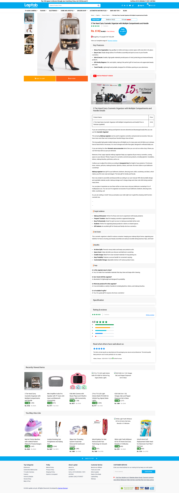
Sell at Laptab (95, 472)
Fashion (43, 10)
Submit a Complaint (51, 474)
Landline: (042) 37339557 (76, 476)
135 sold (124, 19)
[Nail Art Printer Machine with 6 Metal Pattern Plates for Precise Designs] (33, 436)
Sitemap (93, 479)
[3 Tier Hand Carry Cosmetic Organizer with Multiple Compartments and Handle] (33, 390)
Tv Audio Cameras (29, 472)
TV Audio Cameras (31, 10)
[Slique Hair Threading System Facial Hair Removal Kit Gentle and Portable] (78, 436)
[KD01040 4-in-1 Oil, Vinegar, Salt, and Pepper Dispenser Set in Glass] (123, 390)
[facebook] (122, 5)
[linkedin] (124, 5)
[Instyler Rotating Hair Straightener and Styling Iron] (56, 436)
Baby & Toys (27, 481)
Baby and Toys (115, 10)
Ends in (108, 19)
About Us (71, 467)
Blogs (125, 10)
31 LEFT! (123, 31)
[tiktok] (132, 5)
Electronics (53, 10)
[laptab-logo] (31, 5)
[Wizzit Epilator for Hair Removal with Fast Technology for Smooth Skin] (101, 436)
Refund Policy (50, 467)
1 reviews (105, 26)
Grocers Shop (81, 10)
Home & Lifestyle (28, 476)
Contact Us (72, 469)
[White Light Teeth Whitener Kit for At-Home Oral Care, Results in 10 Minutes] (123, 436)
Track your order (95, 469)
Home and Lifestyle (67, 10)
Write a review (150, 315)
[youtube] (130, 5)
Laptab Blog (94, 476)
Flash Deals (96, 19)
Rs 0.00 (152, 5)
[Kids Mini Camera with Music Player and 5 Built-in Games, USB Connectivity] (78, 390)
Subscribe (148, 471)
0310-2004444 (140, 1)
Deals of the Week (96, 474)
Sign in (141, 5)
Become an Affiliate (96, 467)
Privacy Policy (50, 469)
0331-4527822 (150, 1)
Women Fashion (112, 40)
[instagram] (127, 5)
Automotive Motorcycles (98, 10)
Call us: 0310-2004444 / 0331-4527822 (77, 473)
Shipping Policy (50, 472)
